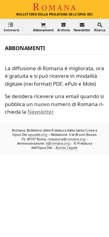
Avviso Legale (66, 147)
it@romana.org (58, 143)
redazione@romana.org (66, 138)
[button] (11, 27)
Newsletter (41, 111)
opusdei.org (37, 134)
